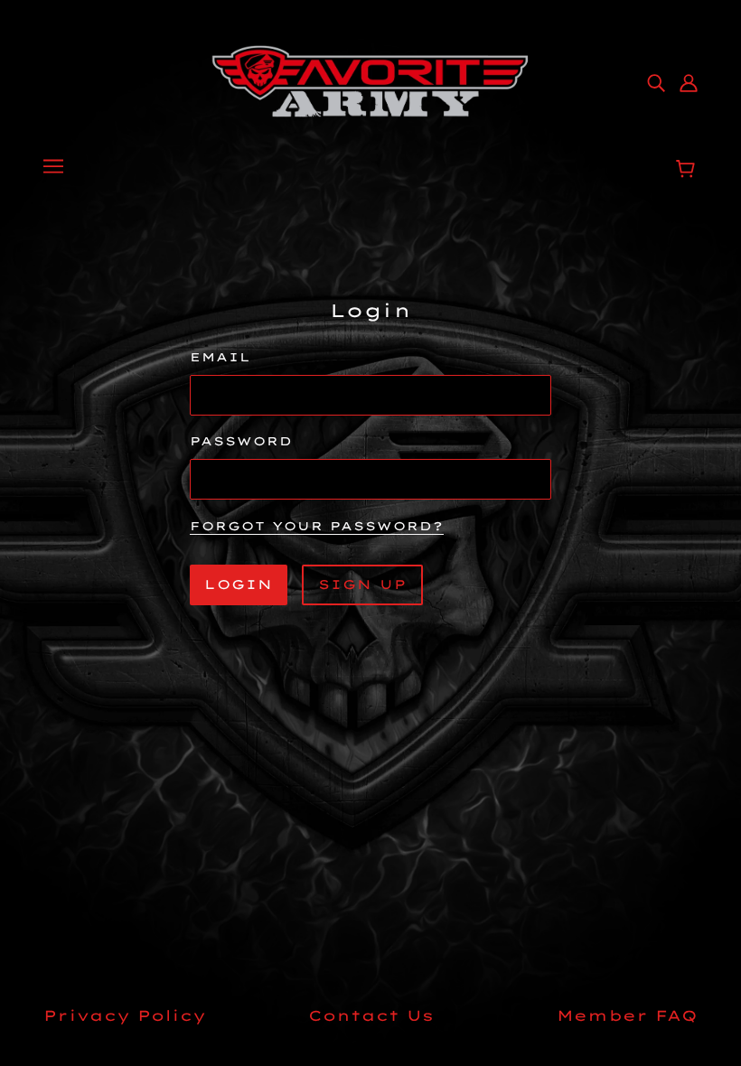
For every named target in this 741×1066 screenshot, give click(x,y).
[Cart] (688, 169)
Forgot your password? (317, 526)
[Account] (688, 81)
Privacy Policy (124, 1015)
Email (220, 357)
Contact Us (371, 1015)
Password (241, 441)
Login (238, 584)
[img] (656, 81)
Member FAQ (627, 1015)
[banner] (370, 79)
